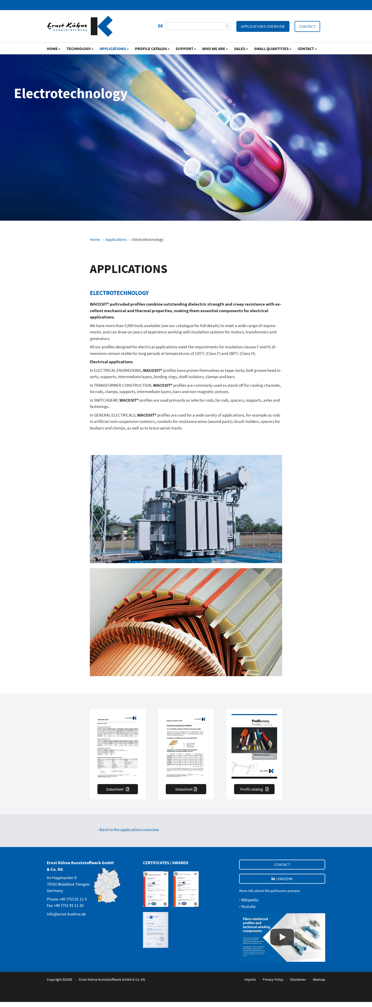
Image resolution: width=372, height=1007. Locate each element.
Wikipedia (249, 900)
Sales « (241, 48)
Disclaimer (298, 979)
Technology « (80, 48)
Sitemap (319, 979)
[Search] (227, 26)
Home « (53, 48)
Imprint (250, 979)
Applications (116, 239)
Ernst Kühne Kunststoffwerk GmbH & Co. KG (112, 979)
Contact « (307, 48)
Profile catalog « (152, 48)
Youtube (248, 906)
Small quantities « (273, 48)
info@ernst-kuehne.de (66, 914)
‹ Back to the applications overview (128, 829)
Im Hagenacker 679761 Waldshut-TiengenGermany (68, 884)
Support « (186, 48)
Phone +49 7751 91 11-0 (67, 899)
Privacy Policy (273, 979)
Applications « (114, 48)
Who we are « (215, 48)
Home (95, 239)
